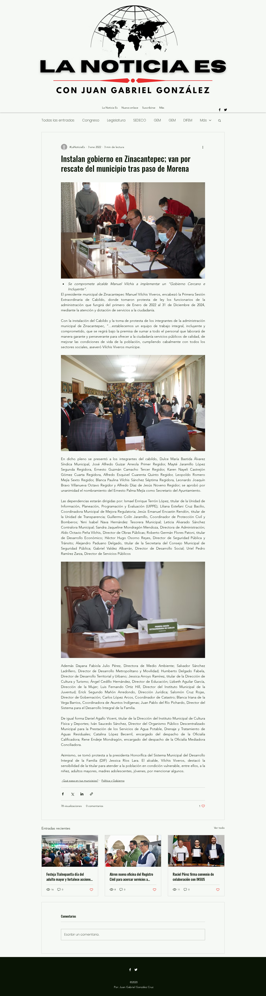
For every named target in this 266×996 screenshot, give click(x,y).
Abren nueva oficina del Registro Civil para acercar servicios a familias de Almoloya (131, 877)
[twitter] (225, 110)
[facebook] (220, 110)
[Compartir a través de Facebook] (63, 794)
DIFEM (187, 120)
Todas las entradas (57, 120)
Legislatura (116, 120)
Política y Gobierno (112, 780)
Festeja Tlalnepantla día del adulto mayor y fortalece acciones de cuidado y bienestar (69, 877)
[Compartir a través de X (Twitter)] (72, 794)
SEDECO (139, 120)
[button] (219, 120)
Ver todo (219, 828)
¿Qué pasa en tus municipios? (80, 780)
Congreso (90, 120)
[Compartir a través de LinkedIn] (82, 794)
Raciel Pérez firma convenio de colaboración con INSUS (193, 877)
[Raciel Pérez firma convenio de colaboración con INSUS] (196, 851)
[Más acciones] (202, 147)
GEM (157, 120)
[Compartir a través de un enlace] (91, 794)
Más (203, 120)
